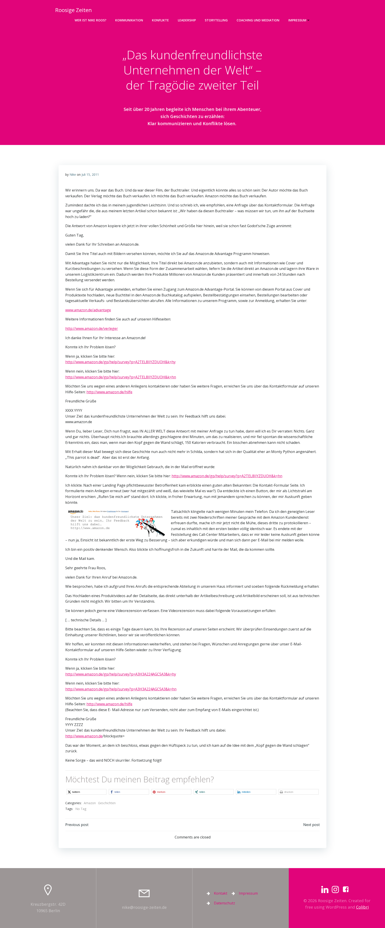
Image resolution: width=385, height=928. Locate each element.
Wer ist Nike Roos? (90, 20)
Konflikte (160, 20)
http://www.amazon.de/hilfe (109, 392)
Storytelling (216, 20)
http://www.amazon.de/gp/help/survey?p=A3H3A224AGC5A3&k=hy (120, 674)
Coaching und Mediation (258, 20)
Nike (73, 174)
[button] (86, 792)
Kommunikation (129, 20)
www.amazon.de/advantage (88, 310)
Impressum (297, 20)
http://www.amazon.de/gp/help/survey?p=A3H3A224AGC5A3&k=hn (120, 689)
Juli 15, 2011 (90, 174)
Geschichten (107, 803)
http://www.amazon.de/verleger (91, 328)
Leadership (187, 20)
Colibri (362, 907)
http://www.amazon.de (83, 736)
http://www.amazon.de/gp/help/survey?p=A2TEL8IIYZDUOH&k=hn (120, 377)
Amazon (90, 803)
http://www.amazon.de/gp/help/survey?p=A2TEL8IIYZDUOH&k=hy (120, 361)
